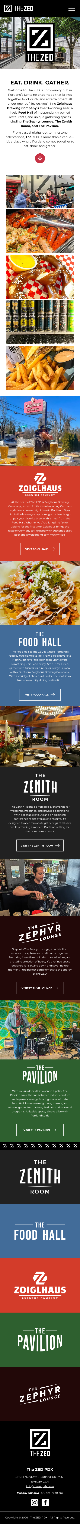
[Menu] (71, 8)
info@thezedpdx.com (40, 1486)
